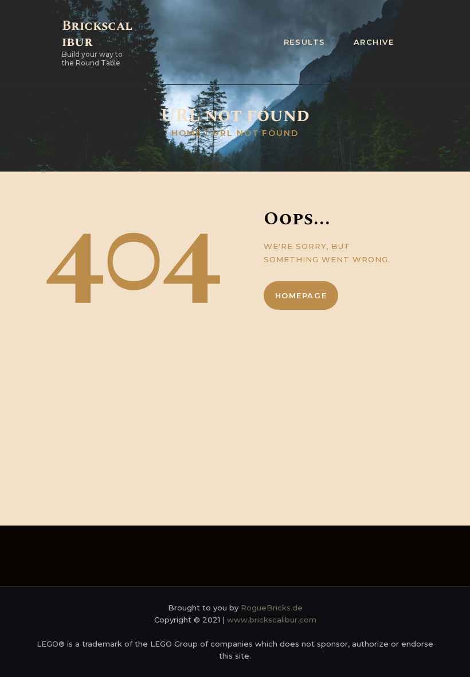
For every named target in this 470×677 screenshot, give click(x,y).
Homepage (301, 295)
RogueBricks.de (272, 607)
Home (186, 133)
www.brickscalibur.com (271, 619)
